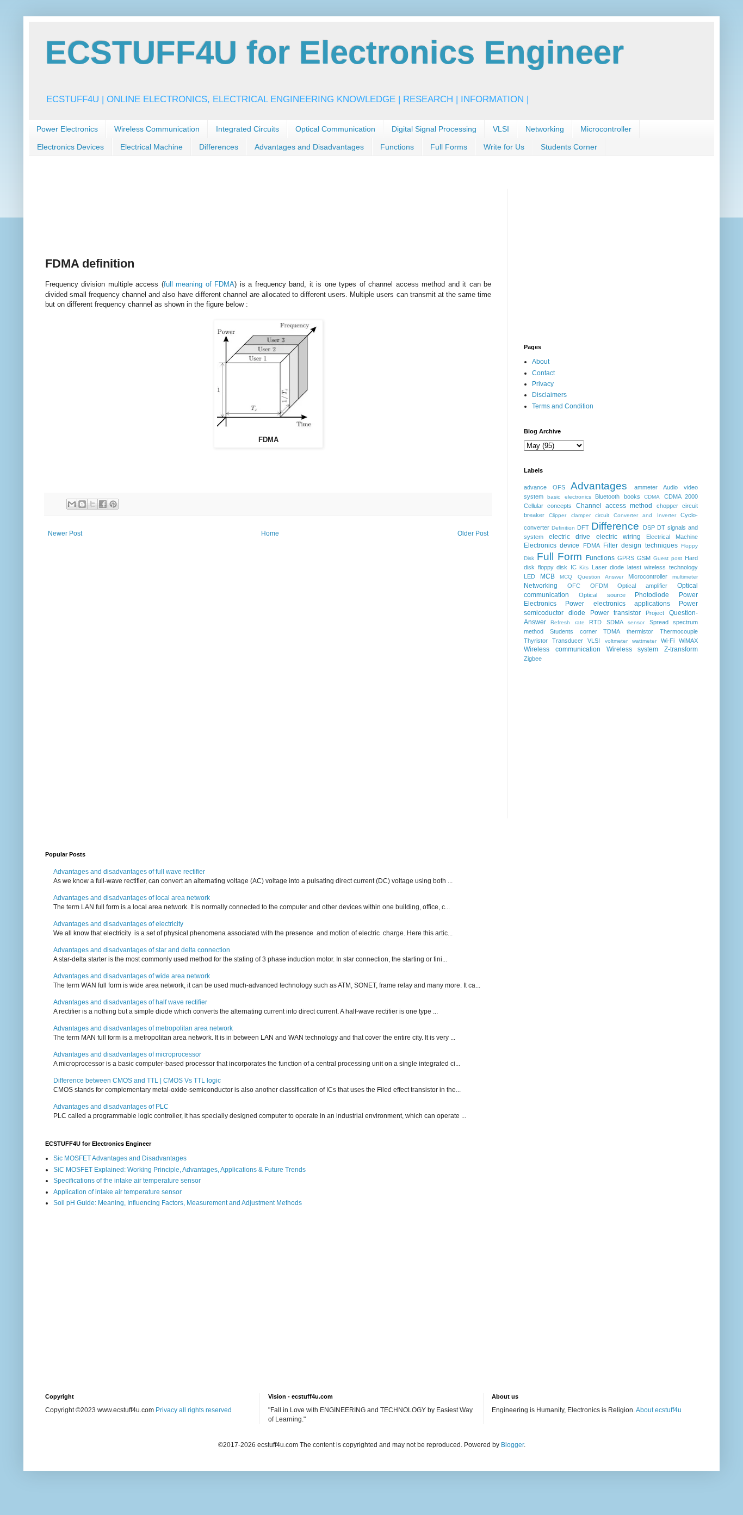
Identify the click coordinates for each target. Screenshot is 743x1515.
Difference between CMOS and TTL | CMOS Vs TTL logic (137, 1080)
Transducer (567, 640)
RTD (595, 622)
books (632, 496)
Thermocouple (679, 631)
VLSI (501, 129)
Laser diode (608, 567)
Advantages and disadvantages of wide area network (131, 976)
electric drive (569, 537)
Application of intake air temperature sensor (117, 1192)
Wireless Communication (157, 129)
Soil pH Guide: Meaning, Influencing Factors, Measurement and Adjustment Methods (177, 1203)
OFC (573, 585)
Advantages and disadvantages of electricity (118, 924)
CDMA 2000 (681, 496)
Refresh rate (567, 622)
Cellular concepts (548, 505)
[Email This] (71, 504)
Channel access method (614, 506)
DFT (583, 527)
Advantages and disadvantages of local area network (131, 898)
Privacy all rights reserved (194, 1410)
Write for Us (504, 146)
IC (574, 567)
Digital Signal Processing (434, 129)
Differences (218, 146)
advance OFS (544, 487)
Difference (615, 526)
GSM (644, 558)
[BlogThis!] (82, 504)
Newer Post (65, 533)
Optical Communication (335, 129)
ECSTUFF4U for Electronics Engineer (334, 52)
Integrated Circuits (247, 129)
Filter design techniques (640, 545)
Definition (563, 528)
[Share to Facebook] (102, 504)
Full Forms (448, 146)
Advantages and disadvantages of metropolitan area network (143, 1028)
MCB (547, 576)
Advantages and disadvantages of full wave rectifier (129, 872)
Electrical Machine (151, 146)
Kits (584, 567)
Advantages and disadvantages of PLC (111, 1106)
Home (270, 533)
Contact (543, 373)
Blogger (512, 1445)
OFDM (599, 585)
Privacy (543, 384)
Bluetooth (607, 496)
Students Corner (569, 146)
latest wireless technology (662, 567)
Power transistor (615, 613)
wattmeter (644, 641)
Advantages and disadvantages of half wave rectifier (130, 1002)
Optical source (602, 595)
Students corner (573, 631)
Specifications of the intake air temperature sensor (127, 1180)
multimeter (685, 577)
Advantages (599, 486)
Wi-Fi (667, 640)
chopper (667, 505)
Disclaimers (549, 395)
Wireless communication (562, 649)
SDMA (614, 622)
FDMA (591, 545)
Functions (397, 146)
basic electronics (569, 497)
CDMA (652, 497)
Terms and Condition (562, 406)
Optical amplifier (642, 585)
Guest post (667, 558)
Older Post (472, 533)
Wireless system (632, 649)
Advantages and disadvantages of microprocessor (127, 1054)
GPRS (625, 558)
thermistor (640, 631)
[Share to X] (92, 504)
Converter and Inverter (645, 515)
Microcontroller (605, 129)
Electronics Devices (70, 146)
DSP (649, 527)
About (540, 361)
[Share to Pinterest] (113, 504)
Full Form (559, 556)
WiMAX (688, 640)
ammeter (646, 487)
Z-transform (681, 649)
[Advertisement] (243, 213)
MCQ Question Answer (591, 577)
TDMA (611, 631)
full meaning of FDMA (199, 284)
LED (529, 576)
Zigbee (533, 658)
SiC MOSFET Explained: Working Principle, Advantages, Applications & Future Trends (179, 1169)
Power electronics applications (617, 603)
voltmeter (616, 641)
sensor (636, 622)
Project (655, 613)
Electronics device (551, 545)
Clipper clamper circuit (579, 515)
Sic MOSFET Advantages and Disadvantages (120, 1158)
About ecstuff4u (659, 1410)
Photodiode (652, 595)
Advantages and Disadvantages (309, 146)
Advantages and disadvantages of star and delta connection (141, 950)
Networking (544, 129)
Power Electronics (67, 129)
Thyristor (536, 640)
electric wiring (618, 537)
